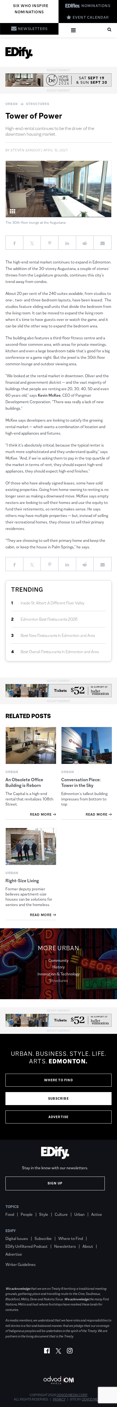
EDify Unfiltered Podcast (26, 1246)
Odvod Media (92, 1399)
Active (96, 1214)
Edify (10, 1230)
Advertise (58, 1117)
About (87, 1246)
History (58, 966)
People (27, 1214)
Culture (61, 1214)
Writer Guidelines (20, 1264)
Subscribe (58, 1098)
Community (58, 960)
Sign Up (55, 1183)
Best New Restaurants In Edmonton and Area (58, 635)
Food (9, 1214)
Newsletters (65, 1246)
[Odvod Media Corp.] (58, 1380)
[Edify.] (19, 53)
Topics (12, 1206)
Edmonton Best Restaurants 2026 (49, 619)
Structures (37, 104)
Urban (11, 104)
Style (43, 1214)
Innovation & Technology (59, 973)
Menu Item (15, 1256)
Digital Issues (16, 1238)
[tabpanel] (58, 189)
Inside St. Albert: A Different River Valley (53, 602)
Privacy (59, 1399)
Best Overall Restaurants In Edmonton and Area (60, 651)
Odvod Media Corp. (72, 1395)
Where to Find (58, 1080)
